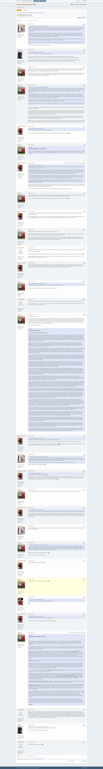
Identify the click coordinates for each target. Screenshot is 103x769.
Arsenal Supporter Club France (26, 4)
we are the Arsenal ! (22, 127)
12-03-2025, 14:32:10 (31, 247)
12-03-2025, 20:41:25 (31, 507)
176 (32, 20)
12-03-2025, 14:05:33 (31, 162)
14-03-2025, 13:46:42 (31, 597)
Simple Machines (23, 767)
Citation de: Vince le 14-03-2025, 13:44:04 (36, 599)
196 (36, 20)
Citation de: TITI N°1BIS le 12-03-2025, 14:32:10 (37, 283)
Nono (20, 49)
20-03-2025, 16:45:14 (31, 724)
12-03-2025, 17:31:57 (31, 454)
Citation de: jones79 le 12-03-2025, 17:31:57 (37, 473)
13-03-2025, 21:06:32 (31, 560)
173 (26, 20)
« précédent (79, 17)
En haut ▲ (85, 767)
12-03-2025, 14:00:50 (31, 126)
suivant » (84, 17)
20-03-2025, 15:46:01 (31, 709)
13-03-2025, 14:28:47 (31, 542)
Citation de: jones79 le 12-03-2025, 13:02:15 (37, 52)
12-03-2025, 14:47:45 (31, 299)
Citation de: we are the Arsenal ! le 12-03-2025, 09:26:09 (39, 26)
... (24, 20)
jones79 (20, 24)
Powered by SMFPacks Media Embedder (33, 767)
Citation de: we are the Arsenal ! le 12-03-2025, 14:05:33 (39, 456)
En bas (18, 20)
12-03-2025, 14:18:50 (31, 211)
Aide (82, 767)
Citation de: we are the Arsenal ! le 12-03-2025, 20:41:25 (39, 544)
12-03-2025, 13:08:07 (31, 49)
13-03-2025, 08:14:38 (31, 526)
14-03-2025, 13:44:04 (31, 579)
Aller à (68, 761)
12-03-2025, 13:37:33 (31, 66)
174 (28, 20)
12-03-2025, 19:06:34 (31, 489)
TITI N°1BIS (21, 247)
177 (33, 20)
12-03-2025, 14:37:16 (31, 281)
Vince (20, 67)
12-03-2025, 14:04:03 (31, 144)
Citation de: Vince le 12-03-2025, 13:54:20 (36, 165)
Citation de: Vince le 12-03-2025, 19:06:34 (36, 509)
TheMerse (21, 597)
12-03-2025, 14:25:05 (31, 229)
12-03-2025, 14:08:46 (31, 193)
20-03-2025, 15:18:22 (31, 632)
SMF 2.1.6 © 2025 (18, 767)
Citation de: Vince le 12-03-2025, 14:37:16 (36, 438)
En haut (18, 756)
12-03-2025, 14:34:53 (31, 262)
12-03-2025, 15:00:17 (31, 314)
